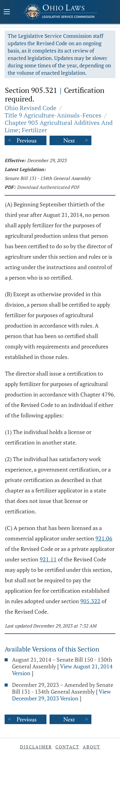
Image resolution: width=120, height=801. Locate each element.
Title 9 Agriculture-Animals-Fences (53, 115)
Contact (67, 747)
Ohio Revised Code (30, 108)
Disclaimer (36, 747)
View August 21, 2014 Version (62, 670)
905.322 (90, 601)
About (91, 747)
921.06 (103, 538)
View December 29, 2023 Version (61, 695)
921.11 (48, 559)
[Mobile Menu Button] (7, 12)
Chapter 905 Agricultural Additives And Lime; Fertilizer (59, 126)
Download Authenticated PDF (48, 187)
